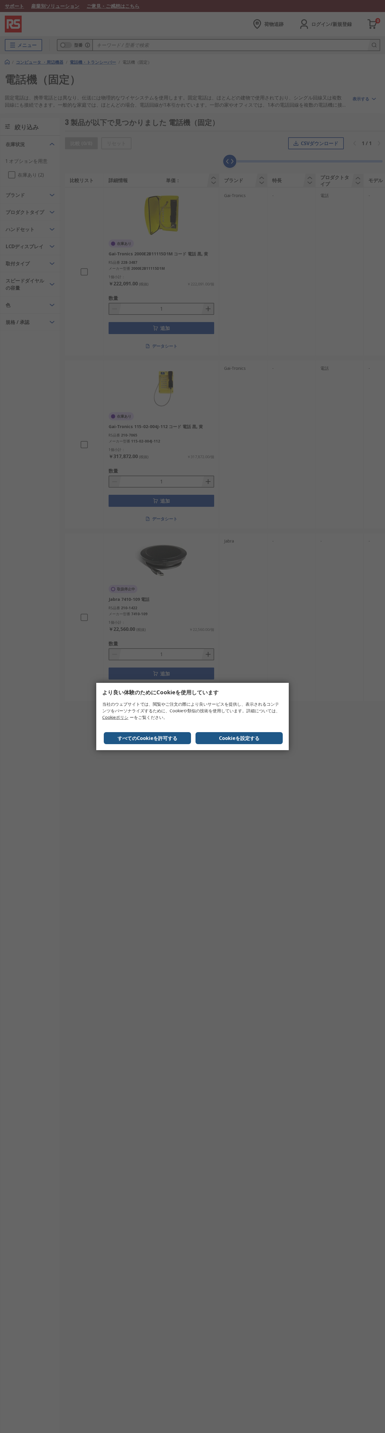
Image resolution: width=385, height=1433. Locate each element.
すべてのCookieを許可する (147, 738)
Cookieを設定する (239, 738)
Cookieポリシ (115, 717)
